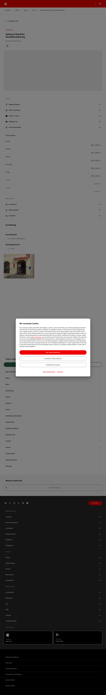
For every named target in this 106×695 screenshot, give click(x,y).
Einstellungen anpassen (53, 365)
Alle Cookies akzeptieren (53, 352)
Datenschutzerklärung (37, 337)
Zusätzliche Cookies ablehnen (53, 358)
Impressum (60, 371)
